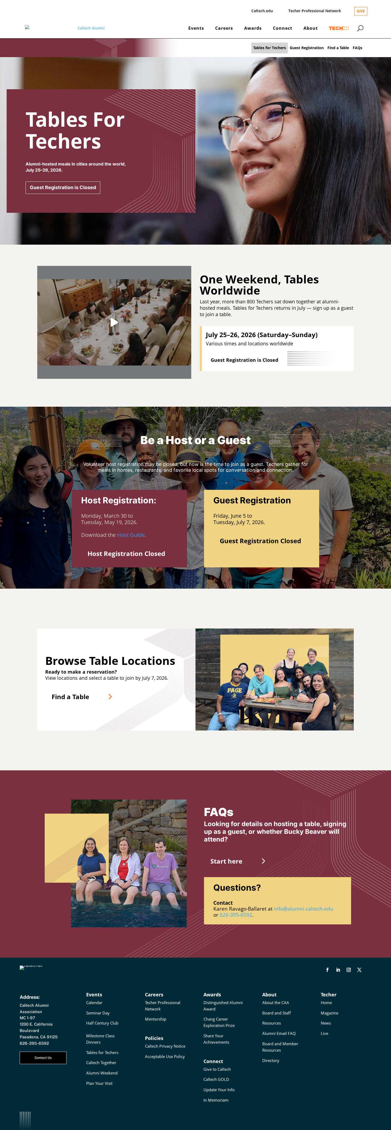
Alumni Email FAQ (279, 1033)
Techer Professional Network (314, 10)
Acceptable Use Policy (165, 1056)
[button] (114, 322)
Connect (282, 28)
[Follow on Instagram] (348, 970)
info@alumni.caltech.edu (303, 908)
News (326, 1023)
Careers (224, 28)
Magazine (329, 1013)
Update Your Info (219, 1089)
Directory (270, 1060)
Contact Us (43, 1058)
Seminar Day (98, 1013)
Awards (253, 28)
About (310, 28)
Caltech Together (101, 1062)
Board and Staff (276, 1013)
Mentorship (155, 1019)
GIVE (361, 11)
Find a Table (338, 47)
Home (326, 1002)
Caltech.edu (262, 10)
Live (324, 1033)
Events (196, 28)
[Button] (360, 28)
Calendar (94, 1002)
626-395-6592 (236, 914)
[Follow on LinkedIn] (338, 970)
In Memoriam (215, 1100)
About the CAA (275, 1002)
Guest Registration (307, 47)
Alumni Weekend (102, 1073)
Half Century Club (102, 1023)
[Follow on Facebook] (327, 970)
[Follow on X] (359, 970)
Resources (271, 1023)
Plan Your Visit (99, 1083)
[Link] (370, 48)
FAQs (357, 47)
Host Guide (131, 534)
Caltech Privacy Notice (165, 1046)
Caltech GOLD (216, 1079)
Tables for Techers (269, 47)
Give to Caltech (217, 1069)
